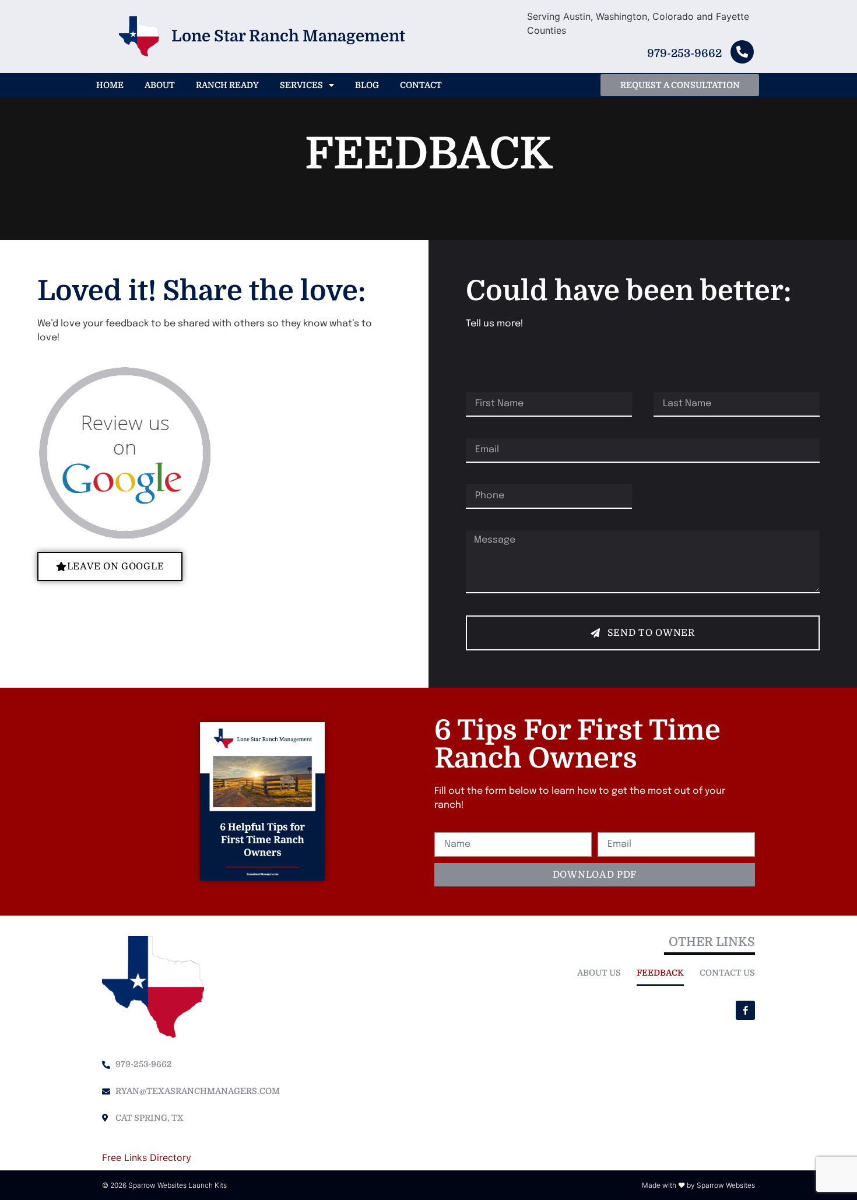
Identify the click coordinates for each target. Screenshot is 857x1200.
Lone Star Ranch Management (288, 36)
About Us (599, 972)
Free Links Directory (146, 1157)
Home (110, 85)
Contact (421, 85)
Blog (367, 85)
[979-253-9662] (742, 52)
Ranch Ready (227, 85)
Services (301, 85)
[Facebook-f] (745, 1010)
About (160, 85)
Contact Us (727, 972)
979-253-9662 (684, 53)
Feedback (660, 972)
